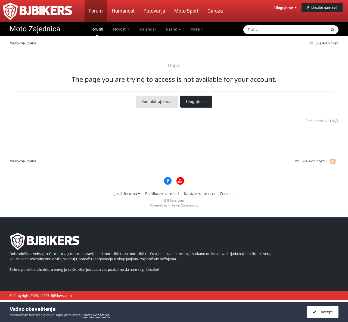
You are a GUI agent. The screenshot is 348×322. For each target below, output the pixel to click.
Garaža (215, 11)
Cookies (227, 193)
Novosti (120, 29)
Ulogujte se (284, 7)
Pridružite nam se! (322, 7)
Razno (172, 29)
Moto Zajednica (35, 29)
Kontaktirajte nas (156, 101)
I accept (324, 311)
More (195, 29)
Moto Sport (186, 11)
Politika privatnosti (162, 193)
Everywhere (310, 29)
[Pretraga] (332, 29)
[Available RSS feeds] (332, 161)
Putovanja (154, 11)
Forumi (97, 29)
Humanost (123, 11)
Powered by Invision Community (174, 205)
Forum (96, 11)
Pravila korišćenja (96, 314)
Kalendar (148, 29)
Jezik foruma (126, 193)
